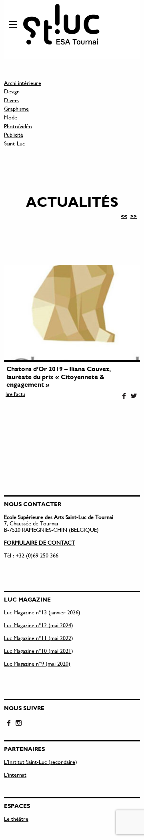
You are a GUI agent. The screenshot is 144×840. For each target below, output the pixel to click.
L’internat (15, 774)
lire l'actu (15, 394)
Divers (11, 100)
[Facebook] (124, 396)
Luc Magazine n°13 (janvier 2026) (42, 612)
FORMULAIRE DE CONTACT (39, 542)
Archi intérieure (22, 83)
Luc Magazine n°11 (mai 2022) (38, 638)
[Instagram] (18, 723)
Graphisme (16, 108)
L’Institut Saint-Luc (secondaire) (40, 761)
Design (12, 91)
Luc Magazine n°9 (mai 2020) (37, 663)
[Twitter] (133, 396)
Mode (10, 117)
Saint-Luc (14, 143)
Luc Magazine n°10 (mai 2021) (38, 650)
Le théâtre (16, 818)
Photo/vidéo (18, 126)
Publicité (13, 134)
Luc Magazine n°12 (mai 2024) (38, 625)
